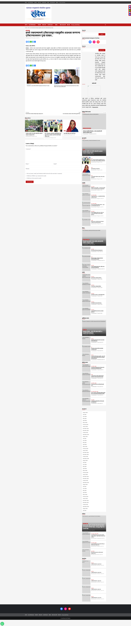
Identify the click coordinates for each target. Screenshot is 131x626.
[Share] (130, 15)
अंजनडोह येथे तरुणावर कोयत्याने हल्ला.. (96, 302)
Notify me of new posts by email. (34, 178)
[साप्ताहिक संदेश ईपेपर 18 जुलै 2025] (86, 572)
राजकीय (93, 186)
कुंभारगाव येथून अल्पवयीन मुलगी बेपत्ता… (96, 277)
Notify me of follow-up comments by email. (36, 175)
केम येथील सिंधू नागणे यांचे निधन (69, 133)
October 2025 (85, 432)
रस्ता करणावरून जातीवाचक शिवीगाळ (96, 286)
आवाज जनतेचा (84, 128)
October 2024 (85, 456)
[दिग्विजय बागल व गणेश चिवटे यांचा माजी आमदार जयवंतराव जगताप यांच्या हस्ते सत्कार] (86, 222)
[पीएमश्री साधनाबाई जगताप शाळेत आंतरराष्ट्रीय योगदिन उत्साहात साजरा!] (94, 238)
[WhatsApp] (130, 10)
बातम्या (28, 30)
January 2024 (85, 474)
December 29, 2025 (100, 260)
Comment (28, 149)
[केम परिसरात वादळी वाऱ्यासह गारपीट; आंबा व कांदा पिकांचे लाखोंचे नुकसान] (86, 340)
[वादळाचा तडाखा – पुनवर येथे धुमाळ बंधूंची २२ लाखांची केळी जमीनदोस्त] (94, 328)
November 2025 (86, 430)
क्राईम (26, 30)
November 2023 (86, 478)
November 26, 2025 (100, 359)
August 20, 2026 (100, 287)
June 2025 (85, 440)
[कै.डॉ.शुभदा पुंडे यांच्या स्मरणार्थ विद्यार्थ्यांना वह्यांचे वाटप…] (86, 385)
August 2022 (85, 508)
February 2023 (85, 496)
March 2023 (85, 494)
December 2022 (86, 500)
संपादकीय (35, 2)
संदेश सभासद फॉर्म (52, 2)
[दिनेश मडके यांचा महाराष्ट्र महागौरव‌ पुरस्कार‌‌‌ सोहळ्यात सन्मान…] (86, 553)
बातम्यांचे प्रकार (44, 2)
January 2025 (85, 450)
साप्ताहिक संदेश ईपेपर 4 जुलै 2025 (96, 589)
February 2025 (85, 448)
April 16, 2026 (100, 350)
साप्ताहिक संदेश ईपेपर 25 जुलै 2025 (96, 564)
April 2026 (85, 420)
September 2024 (86, 458)
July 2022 (84, 510)
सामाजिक (90, 128)
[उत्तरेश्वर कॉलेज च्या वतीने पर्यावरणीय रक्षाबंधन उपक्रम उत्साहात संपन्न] (34, 126)
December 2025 (86, 428)
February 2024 (85, 472)
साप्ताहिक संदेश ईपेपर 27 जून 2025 (96, 597)
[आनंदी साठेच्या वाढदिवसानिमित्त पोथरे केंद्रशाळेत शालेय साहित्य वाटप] (86, 401)
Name (27, 163)
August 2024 (85, 460)
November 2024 (86, 454)
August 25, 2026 (100, 190)
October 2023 (85, 480)
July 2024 (84, 462)
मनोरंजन (84, 523)
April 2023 (85, 492)
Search (84, 30)
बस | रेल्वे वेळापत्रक (30, 2)
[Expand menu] (36, 24)
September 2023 (86, 482)
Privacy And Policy (62, 2)
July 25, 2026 (99, 386)
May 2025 (84, 442)
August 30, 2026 (34, 136)
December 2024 (86, 452)
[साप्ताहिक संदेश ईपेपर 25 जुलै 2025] (86, 564)
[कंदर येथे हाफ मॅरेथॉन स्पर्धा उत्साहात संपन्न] (86, 250)
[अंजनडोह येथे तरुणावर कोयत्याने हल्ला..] (86, 303)
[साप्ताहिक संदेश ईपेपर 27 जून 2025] (86, 598)
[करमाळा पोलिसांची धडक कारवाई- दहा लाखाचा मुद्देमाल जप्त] (86, 311)
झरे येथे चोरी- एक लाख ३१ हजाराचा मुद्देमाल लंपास (97, 294)
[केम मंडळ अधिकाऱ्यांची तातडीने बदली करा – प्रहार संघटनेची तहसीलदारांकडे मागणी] (86, 205)
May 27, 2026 (91, 334)
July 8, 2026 (99, 403)
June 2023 (85, 488)
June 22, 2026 (91, 244)
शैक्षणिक (88, 239)
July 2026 (84, 414)
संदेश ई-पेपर (39, 2)
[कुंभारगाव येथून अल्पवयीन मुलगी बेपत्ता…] (86, 278)
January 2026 (85, 426)
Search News (102, 50)
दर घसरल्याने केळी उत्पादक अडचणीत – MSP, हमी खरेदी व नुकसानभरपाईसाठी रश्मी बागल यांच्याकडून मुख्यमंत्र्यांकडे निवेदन (98, 357)
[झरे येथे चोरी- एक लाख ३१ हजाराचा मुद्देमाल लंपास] (86, 294)
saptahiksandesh (29, 136)
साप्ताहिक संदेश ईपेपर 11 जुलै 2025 (96, 580)
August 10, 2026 (100, 198)
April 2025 (85, 444)
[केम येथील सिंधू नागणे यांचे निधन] (72, 126)
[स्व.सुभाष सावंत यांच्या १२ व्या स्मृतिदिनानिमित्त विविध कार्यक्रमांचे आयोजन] (86, 197)
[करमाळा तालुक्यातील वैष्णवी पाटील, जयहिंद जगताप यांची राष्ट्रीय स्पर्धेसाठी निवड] (86, 267)
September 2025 (86, 434)
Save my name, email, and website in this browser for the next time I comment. (44, 173)
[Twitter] (130, 8)
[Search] (105, 25)
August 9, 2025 (91, 133)
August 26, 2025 (100, 546)
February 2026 (85, 424)
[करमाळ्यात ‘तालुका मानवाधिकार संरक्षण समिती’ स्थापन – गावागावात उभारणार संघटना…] (94, 121)
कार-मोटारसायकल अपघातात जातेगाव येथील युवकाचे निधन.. (72, 113)
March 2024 (85, 470)
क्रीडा (83, 239)
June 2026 (85, 416)
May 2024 (84, 466)
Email (55, 163)
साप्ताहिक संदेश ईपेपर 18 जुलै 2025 (96, 572)
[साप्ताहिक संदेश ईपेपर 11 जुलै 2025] (86, 581)
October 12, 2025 (100, 565)
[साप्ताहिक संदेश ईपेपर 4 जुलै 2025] (86, 589)
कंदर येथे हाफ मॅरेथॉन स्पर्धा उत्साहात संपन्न (97, 250)
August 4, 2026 (100, 223)
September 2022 (86, 506)
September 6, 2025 (100, 538)
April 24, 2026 (100, 342)
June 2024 (85, 464)
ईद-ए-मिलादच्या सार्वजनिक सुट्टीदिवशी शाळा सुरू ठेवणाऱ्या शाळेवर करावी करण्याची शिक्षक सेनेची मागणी (53, 135)
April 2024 (85, 468)
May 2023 (84, 490)
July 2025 (84, 438)
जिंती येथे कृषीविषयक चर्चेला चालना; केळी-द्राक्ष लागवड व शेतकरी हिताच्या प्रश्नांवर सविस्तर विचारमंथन (97, 213)
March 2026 (85, 422)
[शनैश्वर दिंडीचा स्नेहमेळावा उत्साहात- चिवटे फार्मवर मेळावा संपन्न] (86, 177)
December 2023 (86, 476)
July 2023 (84, 486)
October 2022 (85, 504)
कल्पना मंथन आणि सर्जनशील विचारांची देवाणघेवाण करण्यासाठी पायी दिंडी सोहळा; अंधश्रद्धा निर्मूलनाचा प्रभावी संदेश (93, 526)
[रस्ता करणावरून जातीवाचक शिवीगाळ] (86, 286)
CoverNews (63, 618)
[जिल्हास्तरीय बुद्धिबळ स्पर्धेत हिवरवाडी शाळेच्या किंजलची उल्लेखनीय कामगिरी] (86, 259)
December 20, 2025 (100, 268)
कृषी (83, 329)
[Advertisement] (53, 99)
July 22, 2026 (91, 530)
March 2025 (85, 446)
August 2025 (85, 436)
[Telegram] (130, 12)
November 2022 (86, 502)
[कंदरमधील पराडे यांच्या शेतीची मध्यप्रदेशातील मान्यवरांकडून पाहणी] (86, 349)
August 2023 (85, 484)
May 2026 (84, 418)
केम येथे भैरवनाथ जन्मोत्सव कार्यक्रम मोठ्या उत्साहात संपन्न (34, 113)
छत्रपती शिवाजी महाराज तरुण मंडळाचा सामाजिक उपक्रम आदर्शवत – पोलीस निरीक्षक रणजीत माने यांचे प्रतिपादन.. (98, 536)
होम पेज (26, 2)
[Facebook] (130, 6)
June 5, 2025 (99, 554)
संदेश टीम (57, 2)
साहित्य (48, 2)
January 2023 (85, 498)
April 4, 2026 (99, 251)
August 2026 (85, 412)
